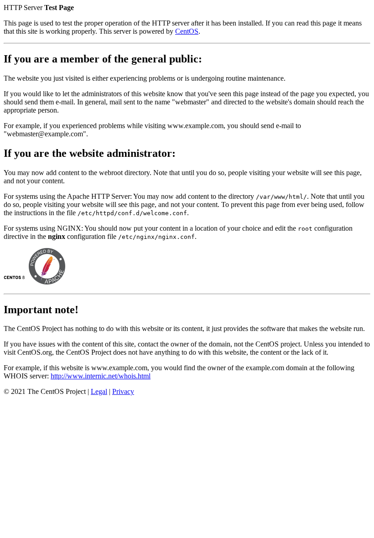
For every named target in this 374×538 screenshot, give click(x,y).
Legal (99, 391)
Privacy (123, 391)
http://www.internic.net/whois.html (101, 376)
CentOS (186, 31)
